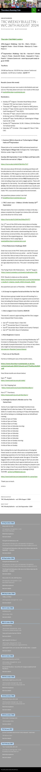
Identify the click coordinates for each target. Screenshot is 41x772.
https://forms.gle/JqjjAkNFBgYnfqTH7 (14, 164)
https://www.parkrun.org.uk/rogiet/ (13, 380)
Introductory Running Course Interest (13, 349)
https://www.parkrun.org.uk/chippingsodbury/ (17, 388)
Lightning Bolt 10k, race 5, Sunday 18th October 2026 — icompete (19, 647)
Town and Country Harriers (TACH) (11, 633)
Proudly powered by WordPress (9, 769)
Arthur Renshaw (21, 29)
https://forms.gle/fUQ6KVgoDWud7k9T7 (15, 219)
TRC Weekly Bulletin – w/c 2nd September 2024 (16, 505)
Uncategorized (6, 18)
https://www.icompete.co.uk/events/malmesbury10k (19, 272)
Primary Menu (38, 10)
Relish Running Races (8, 533)
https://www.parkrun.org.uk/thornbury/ (14, 395)
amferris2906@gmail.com (17, 472)
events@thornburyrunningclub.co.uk (13, 241)
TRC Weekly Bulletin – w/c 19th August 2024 (15, 498)
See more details (6, 536)
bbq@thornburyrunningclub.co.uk (14, 198)
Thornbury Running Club (10, 10)
